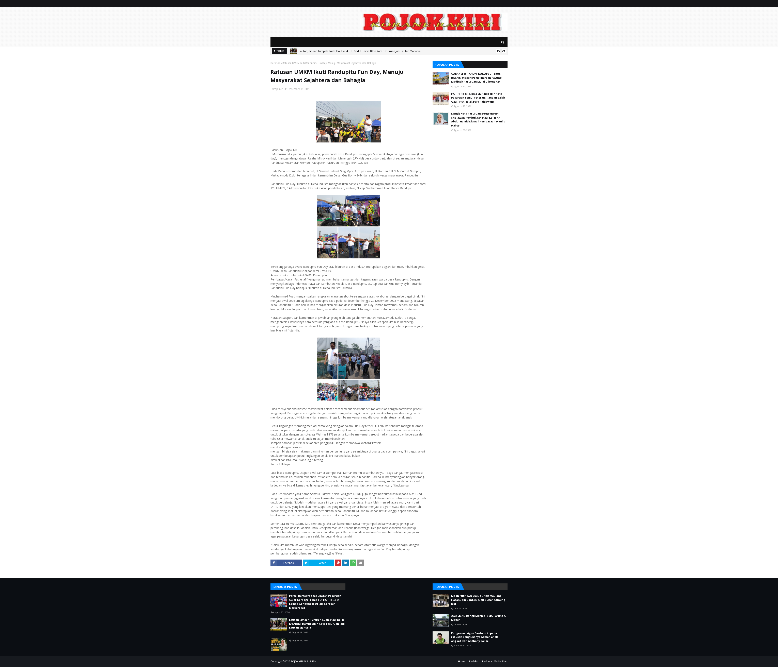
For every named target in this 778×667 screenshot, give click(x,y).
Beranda (275, 63)
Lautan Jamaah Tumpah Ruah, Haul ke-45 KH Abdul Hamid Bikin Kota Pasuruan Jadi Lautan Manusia (317, 623)
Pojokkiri (278, 89)
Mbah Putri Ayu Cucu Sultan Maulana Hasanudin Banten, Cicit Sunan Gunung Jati (478, 599)
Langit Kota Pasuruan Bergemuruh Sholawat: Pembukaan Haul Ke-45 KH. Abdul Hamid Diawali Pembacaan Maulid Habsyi (478, 119)
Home (461, 661)
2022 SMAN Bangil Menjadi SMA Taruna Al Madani (479, 618)
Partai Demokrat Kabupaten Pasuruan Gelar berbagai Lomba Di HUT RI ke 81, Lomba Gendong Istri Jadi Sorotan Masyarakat (315, 602)
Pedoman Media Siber (495, 661)
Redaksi (473, 661)
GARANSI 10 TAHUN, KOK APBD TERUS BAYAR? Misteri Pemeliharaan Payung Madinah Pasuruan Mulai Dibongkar (476, 77)
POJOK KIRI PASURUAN (303, 661)
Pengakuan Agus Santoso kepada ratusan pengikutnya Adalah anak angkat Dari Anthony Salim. (474, 637)
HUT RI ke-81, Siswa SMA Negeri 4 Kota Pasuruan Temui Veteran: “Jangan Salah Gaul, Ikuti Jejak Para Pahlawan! (478, 97)
